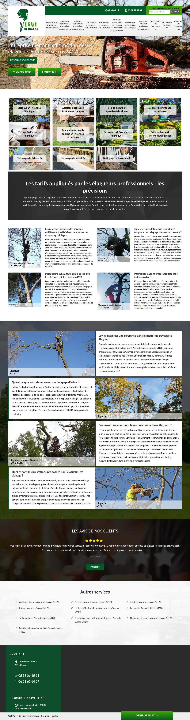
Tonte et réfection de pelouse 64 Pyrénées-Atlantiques (117, 25)
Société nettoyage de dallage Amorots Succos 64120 (41, 630)
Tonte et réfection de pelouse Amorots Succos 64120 (97, 610)
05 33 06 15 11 (114, 10)
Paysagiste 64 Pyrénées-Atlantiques (130, 25)
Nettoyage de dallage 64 (156, 25)
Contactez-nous (22, 72)
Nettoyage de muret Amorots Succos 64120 (151, 618)
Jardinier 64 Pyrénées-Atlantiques (91, 25)
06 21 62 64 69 (135, 10)
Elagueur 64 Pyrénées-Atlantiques (52, 25)
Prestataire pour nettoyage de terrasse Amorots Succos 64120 (98, 620)
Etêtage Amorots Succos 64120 (34, 608)
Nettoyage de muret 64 (167, 25)
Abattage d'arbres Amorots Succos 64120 (39, 602)
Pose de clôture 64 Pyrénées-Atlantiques (78, 25)
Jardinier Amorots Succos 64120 (145, 602)
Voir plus (95, 567)
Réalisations (49, 72)
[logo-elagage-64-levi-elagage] (27, 16)
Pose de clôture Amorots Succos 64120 (93, 602)
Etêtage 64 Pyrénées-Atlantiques (104, 25)
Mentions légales (49, 716)
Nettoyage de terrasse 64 (179, 25)
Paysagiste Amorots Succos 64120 (146, 608)
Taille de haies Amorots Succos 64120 (37, 618)
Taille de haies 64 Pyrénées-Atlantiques (143, 25)
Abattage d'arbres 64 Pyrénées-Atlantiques (65, 25)
